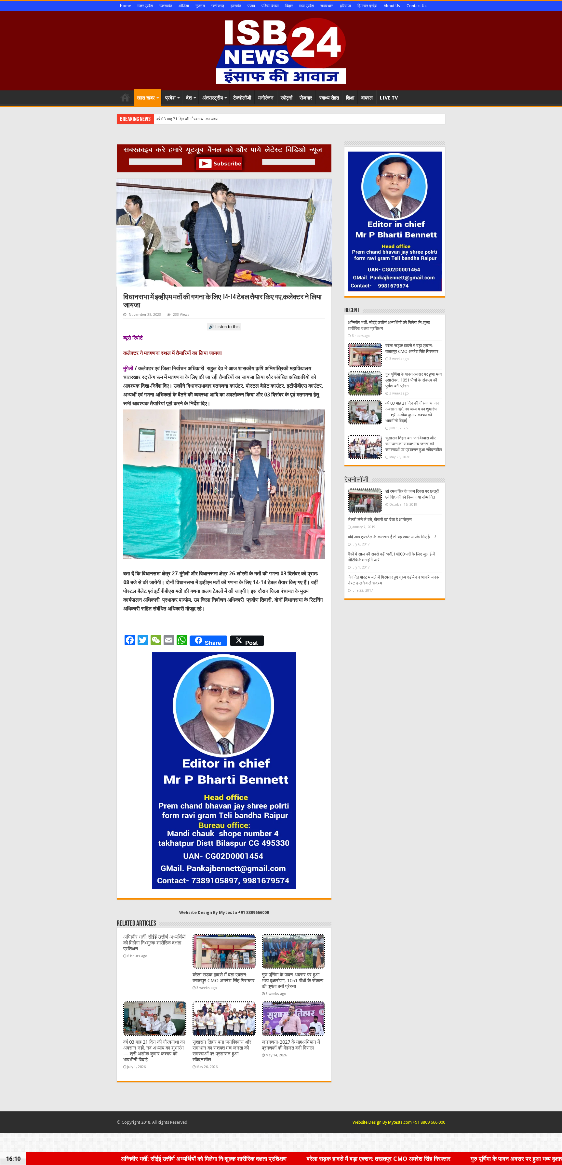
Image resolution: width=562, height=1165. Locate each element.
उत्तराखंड (165, 6)
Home (125, 6)
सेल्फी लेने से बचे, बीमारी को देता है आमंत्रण (380, 519)
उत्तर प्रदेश (145, 6)
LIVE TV (389, 98)
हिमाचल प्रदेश (367, 6)
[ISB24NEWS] (281, 49)
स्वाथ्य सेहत (329, 98)
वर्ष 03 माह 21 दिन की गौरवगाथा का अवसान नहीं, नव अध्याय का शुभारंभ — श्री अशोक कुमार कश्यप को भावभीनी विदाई (154, 1051)
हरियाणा (345, 6)
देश (189, 98)
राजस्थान (326, 6)
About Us (392, 6)
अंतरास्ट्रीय (212, 98)
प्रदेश (170, 98)
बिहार (289, 6)
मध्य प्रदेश (306, 6)
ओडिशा (184, 6)
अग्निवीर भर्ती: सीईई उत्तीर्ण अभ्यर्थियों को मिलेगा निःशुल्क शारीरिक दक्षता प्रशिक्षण (154, 943)
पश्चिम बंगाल (270, 6)
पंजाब (251, 6)
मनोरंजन (266, 98)
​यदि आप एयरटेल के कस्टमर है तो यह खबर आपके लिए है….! (392, 536)
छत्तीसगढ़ (217, 6)
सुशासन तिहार (166, 118)
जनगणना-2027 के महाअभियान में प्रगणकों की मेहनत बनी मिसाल (291, 1045)
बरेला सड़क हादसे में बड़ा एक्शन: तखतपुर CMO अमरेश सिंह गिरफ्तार (224, 978)
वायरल (367, 98)
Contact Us (416, 6)
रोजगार (306, 98)
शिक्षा (350, 98)
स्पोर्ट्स (286, 98)
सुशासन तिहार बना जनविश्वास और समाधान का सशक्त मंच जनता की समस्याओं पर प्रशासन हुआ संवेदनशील (222, 1051)
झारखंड (236, 6)
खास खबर (146, 98)
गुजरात (200, 6)
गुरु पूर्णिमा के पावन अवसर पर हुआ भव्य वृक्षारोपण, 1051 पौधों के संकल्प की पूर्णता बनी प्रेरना (292, 980)
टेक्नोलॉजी (242, 98)
